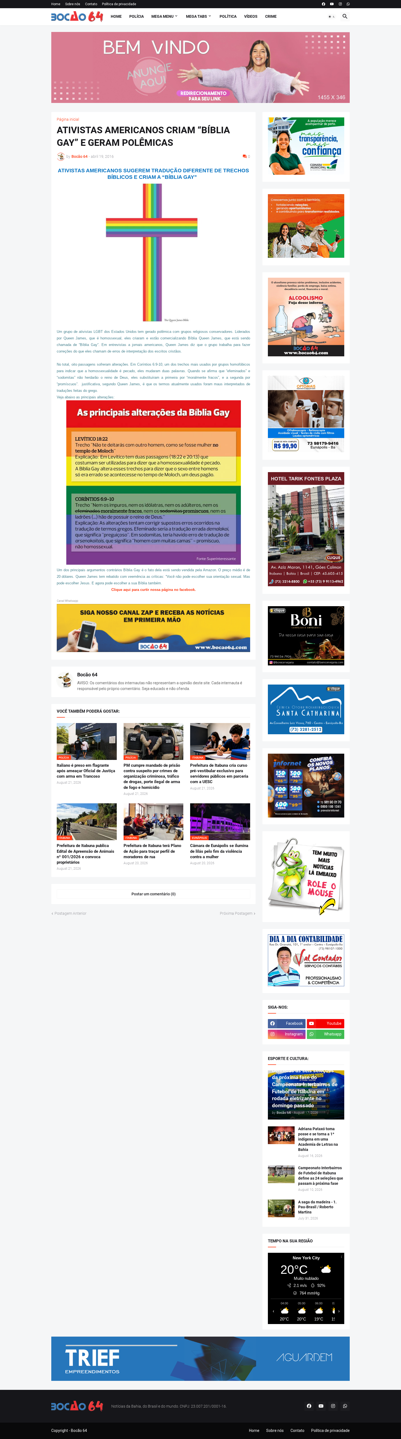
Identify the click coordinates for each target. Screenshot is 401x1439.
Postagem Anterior (70, 913)
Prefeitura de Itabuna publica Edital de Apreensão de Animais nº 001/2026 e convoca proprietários (85, 854)
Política (228, 16)
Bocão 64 (87, 674)
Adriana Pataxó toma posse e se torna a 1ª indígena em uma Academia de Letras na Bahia (318, 1139)
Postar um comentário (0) (153, 894)
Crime (271, 16)
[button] (331, 16)
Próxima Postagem (236, 913)
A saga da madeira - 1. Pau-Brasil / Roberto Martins (317, 1207)
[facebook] (323, 4)
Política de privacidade (119, 4)
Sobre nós (72, 4)
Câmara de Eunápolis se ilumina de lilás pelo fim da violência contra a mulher (219, 851)
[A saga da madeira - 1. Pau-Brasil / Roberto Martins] (281, 1208)
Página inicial (68, 119)
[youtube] (332, 4)
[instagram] (340, 4)
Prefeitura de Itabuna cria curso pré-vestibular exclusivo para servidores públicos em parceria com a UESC (219, 773)
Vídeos (251, 16)
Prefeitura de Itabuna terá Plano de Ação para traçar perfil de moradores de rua (152, 851)
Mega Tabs (196, 16)
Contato (91, 4)
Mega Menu (162, 16)
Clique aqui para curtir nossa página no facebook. (153, 590)
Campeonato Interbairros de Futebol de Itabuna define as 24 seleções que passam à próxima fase (320, 1176)
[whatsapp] (348, 4)
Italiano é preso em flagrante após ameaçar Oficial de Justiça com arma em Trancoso (86, 771)
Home (55, 4)
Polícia (136, 16)
